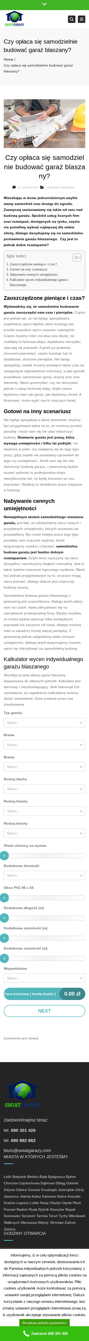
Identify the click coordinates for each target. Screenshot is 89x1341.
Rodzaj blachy (16, 801)
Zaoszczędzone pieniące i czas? (33, 264)
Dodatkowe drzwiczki (21, 866)
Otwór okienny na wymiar (25, 846)
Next (44, 1011)
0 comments (28, 187)
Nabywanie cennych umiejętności (34, 274)
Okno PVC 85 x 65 (19, 888)
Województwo (15, 968)
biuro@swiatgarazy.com (27, 1150)
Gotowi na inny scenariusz (29, 269)
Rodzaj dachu (15, 779)
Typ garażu (13, 713)
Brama (9, 735)
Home (8, 59)
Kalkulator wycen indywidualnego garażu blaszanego (39, 282)
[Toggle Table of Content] (74, 257)
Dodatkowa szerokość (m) (25, 928)
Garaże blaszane (60, 187)
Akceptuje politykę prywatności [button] (44, 1323)
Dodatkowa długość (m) (24, 908)
